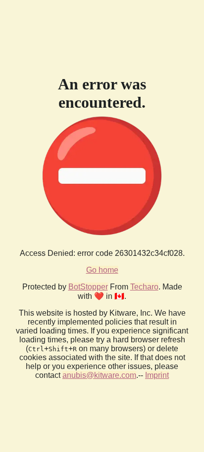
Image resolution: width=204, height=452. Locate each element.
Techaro (144, 287)
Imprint (157, 375)
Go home (102, 270)
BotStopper (88, 287)
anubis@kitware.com (99, 375)
